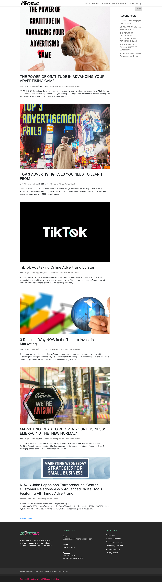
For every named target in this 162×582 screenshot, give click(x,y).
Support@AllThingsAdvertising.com (78, 539)
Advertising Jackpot (114, 546)
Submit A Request (92, 3)
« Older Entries (26, 518)
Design (67, 184)
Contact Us (133, 3)
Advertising (54, 86)
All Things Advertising (30, 86)
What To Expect (119, 3)
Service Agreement (114, 542)
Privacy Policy (112, 553)
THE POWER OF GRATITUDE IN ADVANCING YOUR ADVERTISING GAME (62, 78)
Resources (110, 535)
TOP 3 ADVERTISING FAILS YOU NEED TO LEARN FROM (61, 176)
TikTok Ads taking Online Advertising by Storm (58, 267)
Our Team (106, 3)
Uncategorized (75, 349)
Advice (61, 86)
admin (24, 499)
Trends (76, 86)
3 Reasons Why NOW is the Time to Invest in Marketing (57, 342)
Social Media (69, 86)
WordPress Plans (113, 549)
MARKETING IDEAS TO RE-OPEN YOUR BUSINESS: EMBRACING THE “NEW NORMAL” (62, 431)
